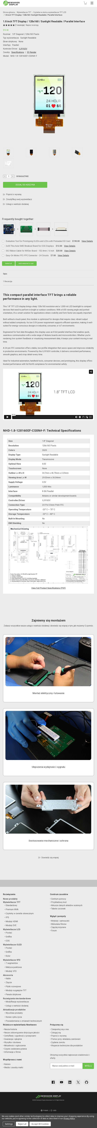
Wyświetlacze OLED (12, 944)
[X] (78, 1082)
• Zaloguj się (55, 1032)
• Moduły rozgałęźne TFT (15, 990)
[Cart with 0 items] (85, 3)
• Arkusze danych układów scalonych (66, 905)
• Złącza (8, 982)
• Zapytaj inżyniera (58, 927)
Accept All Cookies (40, 1124)
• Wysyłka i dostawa (12, 1042)
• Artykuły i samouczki (59, 921)
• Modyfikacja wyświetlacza (17, 1001)
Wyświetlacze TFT (11, 902)
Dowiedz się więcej (50, 857)
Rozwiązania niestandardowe (17, 998)
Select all (8, 263)
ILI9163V (23, 49)
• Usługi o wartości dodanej (16, 1006)
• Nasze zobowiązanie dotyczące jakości (21, 1032)
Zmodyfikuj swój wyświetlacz (19, 199)
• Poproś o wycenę (58, 1036)
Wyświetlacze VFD (11, 960)
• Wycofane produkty (14, 1013)
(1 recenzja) (20, 25)
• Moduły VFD (11, 971)
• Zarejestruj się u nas (59, 1029)
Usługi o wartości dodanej (17, 204)
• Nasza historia (10, 1029)
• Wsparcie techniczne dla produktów (66, 1045)
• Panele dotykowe (13, 994)
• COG (7, 941)
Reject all (22, 1124)
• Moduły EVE (10, 925)
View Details (87, 241)
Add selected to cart (26, 263)
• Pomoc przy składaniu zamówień (65, 1039)
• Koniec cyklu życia (13, 1017)
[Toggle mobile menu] (92, 3)
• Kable (8, 978)
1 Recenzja (7, 281)
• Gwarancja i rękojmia (12, 1039)
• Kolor (7, 956)
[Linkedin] (70, 1082)
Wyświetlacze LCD (11, 929)
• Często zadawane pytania (15, 1049)
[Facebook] (53, 1082)
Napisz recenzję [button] (32, 25)
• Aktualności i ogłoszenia (14, 1045)
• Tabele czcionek (58, 908)
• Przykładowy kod (58, 902)
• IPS (7, 917)
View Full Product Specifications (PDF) (48, 588)
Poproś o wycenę (13, 194)
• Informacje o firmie (12, 1052)
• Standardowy (11, 905)
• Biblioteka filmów (58, 924)
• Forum (53, 930)
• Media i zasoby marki (13, 1067)
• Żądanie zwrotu (57, 1042)
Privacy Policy (69, 1118)
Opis (5, 274)
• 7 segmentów (11, 963)
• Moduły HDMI (11, 921)
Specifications (17, 52)
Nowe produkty (10, 899)
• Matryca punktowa (13, 967)
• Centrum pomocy (58, 899)
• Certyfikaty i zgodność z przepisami (19, 1036)
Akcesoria (8, 975)
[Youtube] (61, 1082)
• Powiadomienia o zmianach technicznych (23, 1021)
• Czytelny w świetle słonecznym (19, 913)
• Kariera (6, 1064)
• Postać (8, 933)
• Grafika (8, 936)
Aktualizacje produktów (14, 1009)
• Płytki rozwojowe (13, 986)
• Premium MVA (11, 909)
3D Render (31, 52)
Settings (9, 1124)
